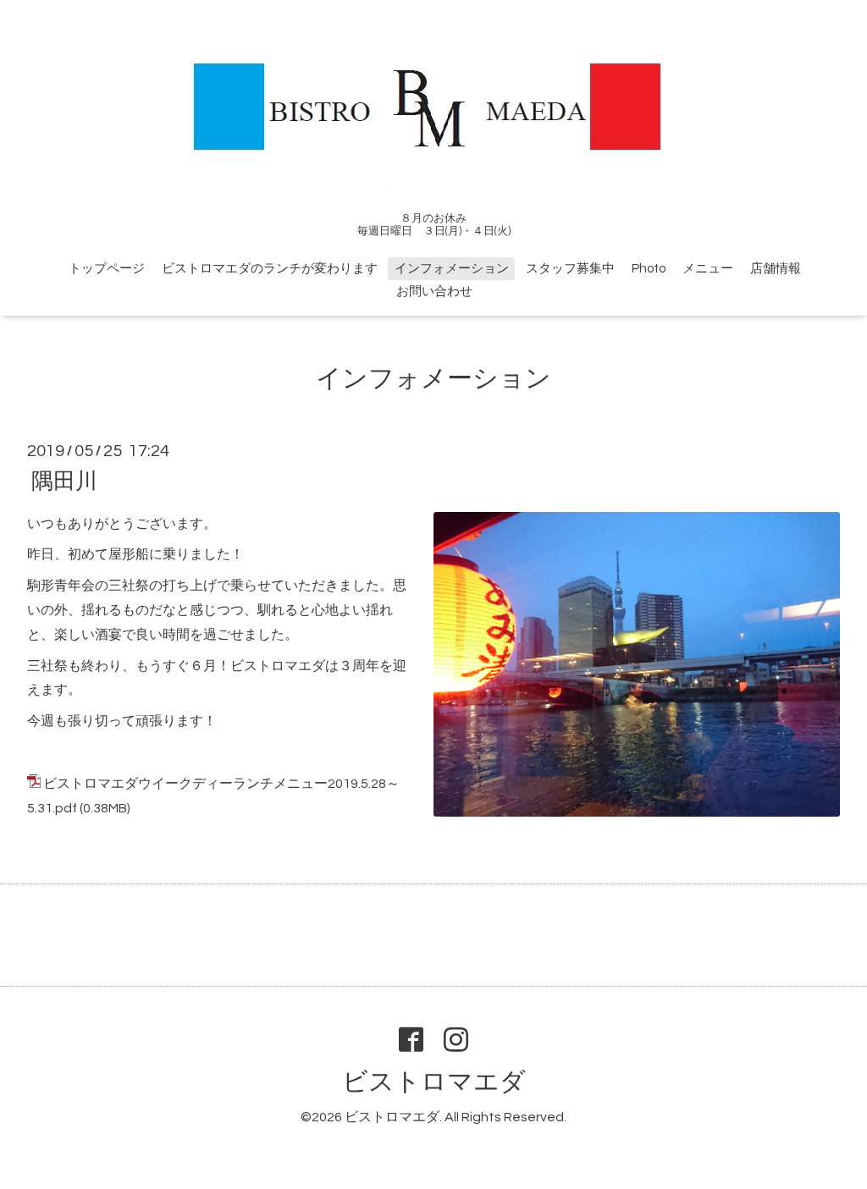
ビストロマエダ (434, 1082)
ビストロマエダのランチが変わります (270, 268)
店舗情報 (775, 268)
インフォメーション (452, 268)
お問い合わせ (434, 291)
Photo (648, 268)
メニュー (707, 268)
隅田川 (64, 481)
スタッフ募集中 (570, 268)
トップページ (107, 268)
